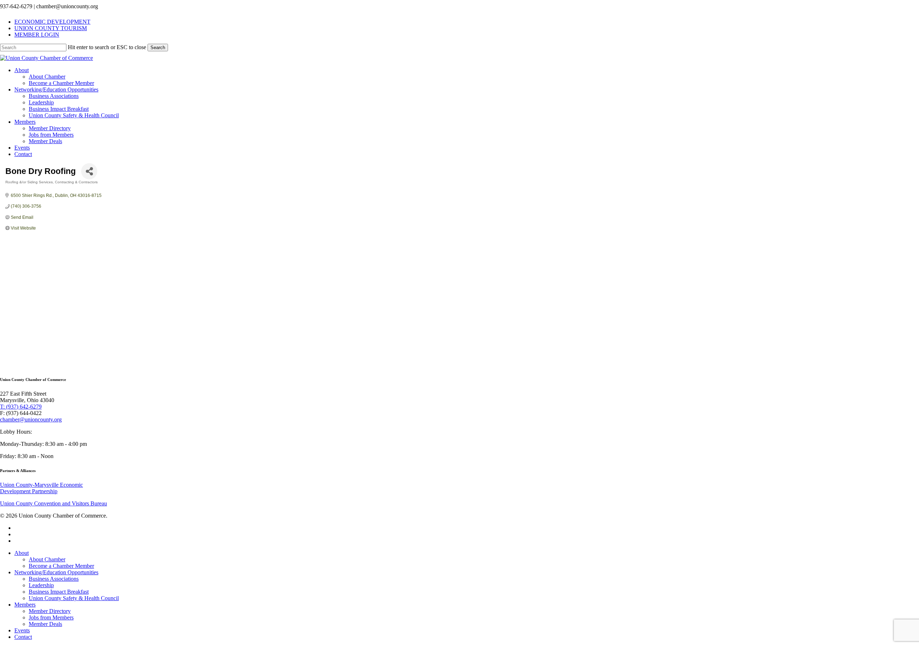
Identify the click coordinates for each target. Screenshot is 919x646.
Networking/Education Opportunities (56, 572)
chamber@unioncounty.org (31, 419)
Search (157, 47)
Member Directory (50, 611)
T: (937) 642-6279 (21, 407)
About (21, 553)
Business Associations (54, 579)
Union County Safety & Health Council (74, 598)
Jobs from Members (51, 617)
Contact (23, 637)
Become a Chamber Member (61, 566)
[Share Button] (89, 171)
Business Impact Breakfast (59, 592)
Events (22, 630)
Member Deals (45, 624)
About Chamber (47, 559)
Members (25, 605)
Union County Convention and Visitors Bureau (53, 503)
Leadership (41, 585)
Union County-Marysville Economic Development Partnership (41, 488)
